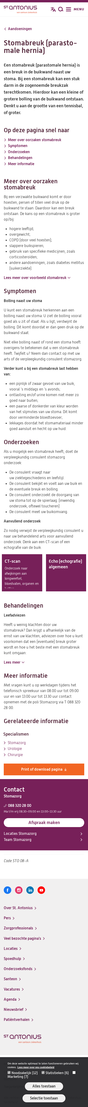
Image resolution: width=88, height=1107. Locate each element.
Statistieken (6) (57, 1073)
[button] (37, 278)
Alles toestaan (44, 1086)
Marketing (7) (18, 1077)
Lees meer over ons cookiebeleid (35, 1067)
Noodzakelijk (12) (24, 1073)
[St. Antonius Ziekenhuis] (20, 9)
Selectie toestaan (44, 1098)
